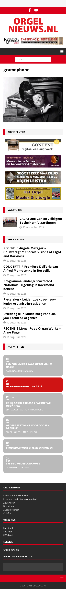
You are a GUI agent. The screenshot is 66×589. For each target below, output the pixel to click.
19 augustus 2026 (16, 293)
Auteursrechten (11, 509)
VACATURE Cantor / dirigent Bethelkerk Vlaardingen (40, 221)
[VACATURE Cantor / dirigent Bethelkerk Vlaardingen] (10, 222)
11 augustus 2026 (16, 337)
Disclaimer (8, 506)
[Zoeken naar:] (33, 59)
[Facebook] (30, 10)
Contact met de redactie (15, 495)
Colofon (7, 513)
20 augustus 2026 (16, 275)
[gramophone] (33, 120)
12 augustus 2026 (16, 322)
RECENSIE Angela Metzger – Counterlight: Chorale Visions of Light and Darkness (32, 252)
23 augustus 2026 (16, 260)
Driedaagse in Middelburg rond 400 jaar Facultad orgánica (29, 316)
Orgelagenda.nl (11, 549)
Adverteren (9, 502)
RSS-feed (8, 535)
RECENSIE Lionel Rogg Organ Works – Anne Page (32, 330)
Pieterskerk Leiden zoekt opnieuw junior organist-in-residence (29, 301)
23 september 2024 (33, 227)
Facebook (8, 528)
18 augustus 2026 (16, 308)
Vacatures (15, 210)
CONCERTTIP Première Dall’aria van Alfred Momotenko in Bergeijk (30, 268)
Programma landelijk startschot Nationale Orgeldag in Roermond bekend (28, 285)
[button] (61, 51)
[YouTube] (36, 10)
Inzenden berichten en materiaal (20, 499)
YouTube (8, 531)
